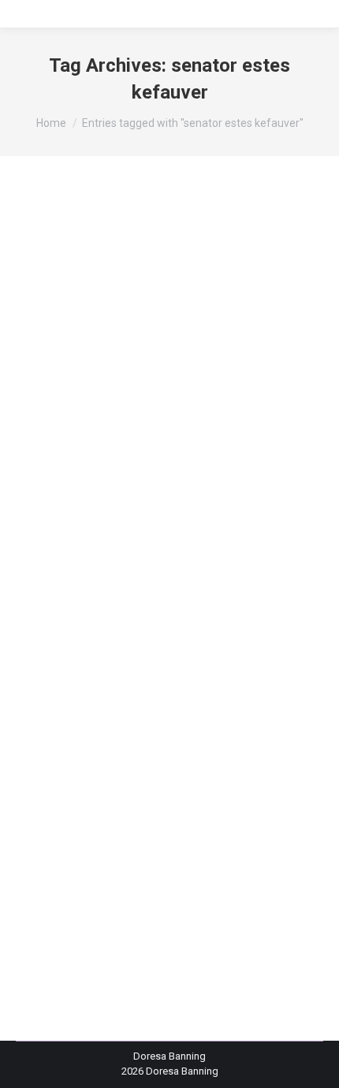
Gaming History (222, 595)
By (78, 738)
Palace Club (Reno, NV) (207, 652)
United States (123, 710)
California (57, 537)
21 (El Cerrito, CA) (74, 523)
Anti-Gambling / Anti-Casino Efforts (199, 523)
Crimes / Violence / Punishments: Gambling (181, 552)
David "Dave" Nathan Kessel (98, 566)
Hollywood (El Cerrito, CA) (156, 624)
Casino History (116, 537)
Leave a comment (75, 752)
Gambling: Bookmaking (129, 595)
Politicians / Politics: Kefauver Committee (128, 667)
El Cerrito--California (212, 566)
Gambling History (165, 581)
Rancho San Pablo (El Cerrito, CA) (110, 696)
